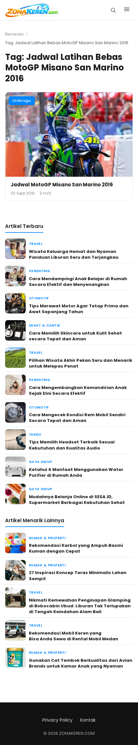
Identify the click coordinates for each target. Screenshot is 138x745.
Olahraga (21, 100)
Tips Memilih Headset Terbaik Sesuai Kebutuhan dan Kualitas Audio (72, 445)
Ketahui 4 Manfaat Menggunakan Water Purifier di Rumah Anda (76, 472)
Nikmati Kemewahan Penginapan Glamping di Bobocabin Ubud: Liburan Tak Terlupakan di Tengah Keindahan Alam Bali (80, 606)
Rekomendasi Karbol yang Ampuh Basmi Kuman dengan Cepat (76, 548)
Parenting (39, 271)
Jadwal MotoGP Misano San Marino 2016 (62, 184)
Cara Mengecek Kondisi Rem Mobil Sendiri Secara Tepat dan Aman (77, 418)
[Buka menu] (127, 10)
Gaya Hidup (40, 461)
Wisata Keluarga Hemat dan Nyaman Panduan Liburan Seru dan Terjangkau (73, 254)
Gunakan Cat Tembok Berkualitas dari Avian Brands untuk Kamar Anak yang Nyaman (80, 663)
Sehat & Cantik (44, 325)
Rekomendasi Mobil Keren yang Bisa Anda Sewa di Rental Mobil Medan (73, 636)
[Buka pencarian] (113, 10)
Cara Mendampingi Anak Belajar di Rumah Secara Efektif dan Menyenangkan (78, 281)
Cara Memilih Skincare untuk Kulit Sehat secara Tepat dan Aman (75, 336)
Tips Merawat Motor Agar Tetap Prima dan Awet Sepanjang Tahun (78, 309)
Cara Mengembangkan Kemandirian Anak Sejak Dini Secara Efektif (78, 390)
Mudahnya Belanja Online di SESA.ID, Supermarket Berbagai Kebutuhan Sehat (77, 500)
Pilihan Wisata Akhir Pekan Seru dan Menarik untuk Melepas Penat (80, 363)
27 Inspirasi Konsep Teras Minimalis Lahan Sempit (77, 575)
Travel (35, 243)
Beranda (14, 34)
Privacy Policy (57, 720)
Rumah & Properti (47, 538)
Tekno (35, 434)
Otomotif (39, 298)
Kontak (88, 720)
